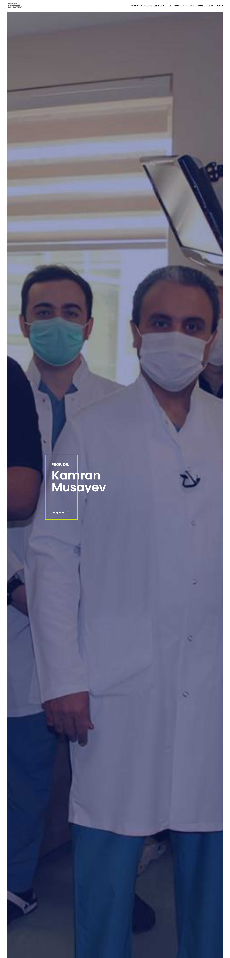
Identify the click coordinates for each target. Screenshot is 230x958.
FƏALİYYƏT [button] (200, 6)
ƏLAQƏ (219, 6)
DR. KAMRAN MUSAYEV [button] (154, 6)
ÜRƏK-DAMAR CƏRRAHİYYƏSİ (181, 6)
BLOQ (211, 6)
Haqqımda (58, 512)
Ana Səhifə (136, 6)
